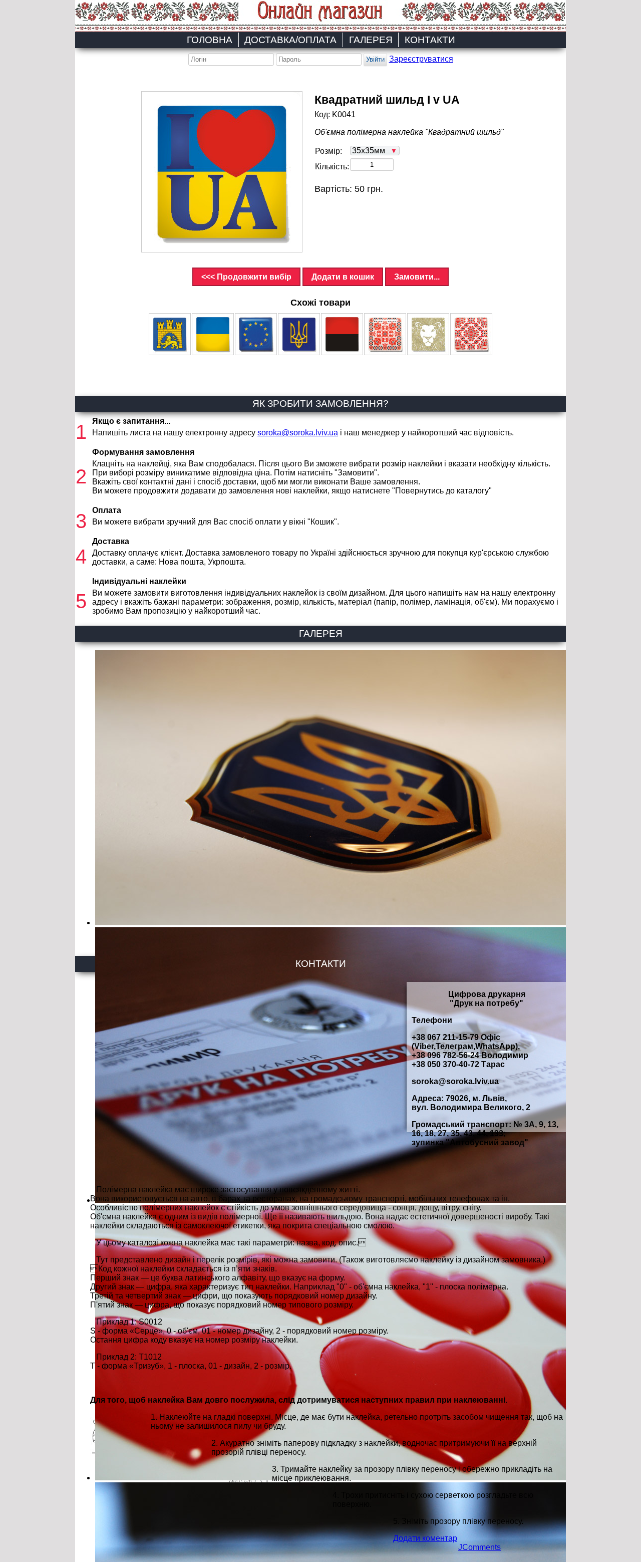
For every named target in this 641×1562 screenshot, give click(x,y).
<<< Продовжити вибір (246, 277)
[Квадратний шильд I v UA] (222, 172)
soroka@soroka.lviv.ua (297, 432)
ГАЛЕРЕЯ (371, 40)
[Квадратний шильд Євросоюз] (256, 334)
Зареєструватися (421, 59)
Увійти (375, 59)
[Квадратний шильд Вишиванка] (385, 334)
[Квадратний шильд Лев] (428, 334)
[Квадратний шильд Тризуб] (299, 334)
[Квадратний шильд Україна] (213, 334)
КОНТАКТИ (430, 40)
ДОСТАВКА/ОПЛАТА (290, 40)
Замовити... (417, 277)
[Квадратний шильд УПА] (342, 334)
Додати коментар (425, 1538)
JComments (479, 1547)
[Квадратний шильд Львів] (170, 334)
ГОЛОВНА (209, 40)
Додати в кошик (342, 277)
